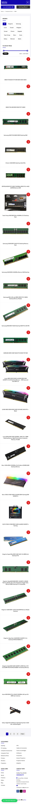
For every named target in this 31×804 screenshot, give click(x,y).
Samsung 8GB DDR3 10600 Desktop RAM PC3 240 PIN (15, 326)
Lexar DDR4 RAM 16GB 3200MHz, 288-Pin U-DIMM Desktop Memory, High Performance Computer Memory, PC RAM (15, 438)
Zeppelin (20, 31)
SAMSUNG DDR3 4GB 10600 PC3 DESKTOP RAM (15, 353)
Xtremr (12, 31)
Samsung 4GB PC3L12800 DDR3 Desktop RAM (15, 135)
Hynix (20, 35)
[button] (9, 800)
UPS (17, 745)
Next (22, 734)
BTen (25, 799)
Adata (19, 39)
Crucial (11, 27)
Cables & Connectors (21, 748)
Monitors (3, 760)
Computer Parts (9, 11)
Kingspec (19, 27)
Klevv (14, 35)
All (4, 24)
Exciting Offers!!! (23, 7)
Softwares (19, 753)
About (2, 775)
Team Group (7, 35)
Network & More (5, 755)
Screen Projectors (20, 758)
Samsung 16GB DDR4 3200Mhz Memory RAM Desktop (15, 272)
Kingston (10, 24)
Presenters (19, 755)
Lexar (5, 27)
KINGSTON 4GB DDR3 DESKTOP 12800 (15, 107)
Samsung (18, 24)
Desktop (3, 745)
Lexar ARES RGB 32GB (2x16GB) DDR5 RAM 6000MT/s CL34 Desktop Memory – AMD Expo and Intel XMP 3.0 (15, 380)
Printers (3, 758)
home (2, 11)
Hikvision (12, 39)
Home (2, 772)
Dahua (5, 39)
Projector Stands (20, 760)
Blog (2, 782)
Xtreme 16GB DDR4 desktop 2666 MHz (16, 163)
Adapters (18, 763)
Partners (3, 777)
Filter (5, 53)
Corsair (5, 31)
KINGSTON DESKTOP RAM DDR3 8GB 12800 (15, 80)
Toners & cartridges (21, 750)
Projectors (3, 763)
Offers (2, 780)
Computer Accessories (6, 750)
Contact (3, 785)
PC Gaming (3, 748)
